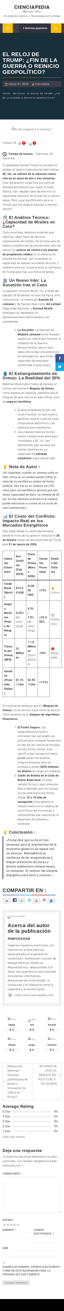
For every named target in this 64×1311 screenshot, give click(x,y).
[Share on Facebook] (59, 358)
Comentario (12, 1173)
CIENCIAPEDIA (32, 7)
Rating (8, 1220)
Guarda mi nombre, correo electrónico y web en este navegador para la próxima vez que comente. (31, 1270)
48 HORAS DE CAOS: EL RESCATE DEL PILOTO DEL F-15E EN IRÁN (47, 1075)
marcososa (42, 84)
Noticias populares (36, 28)
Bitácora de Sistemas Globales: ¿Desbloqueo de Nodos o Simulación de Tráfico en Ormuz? (17, 1082)
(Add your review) (14, 1136)
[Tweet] (59, 366)
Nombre (9, 1229)
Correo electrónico (44, 1231)
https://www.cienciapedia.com (34, 995)
